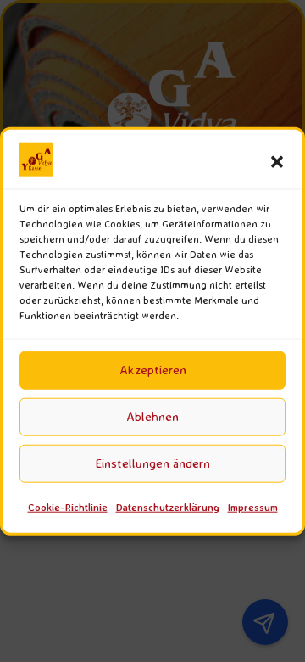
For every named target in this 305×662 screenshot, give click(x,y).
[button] (277, 162)
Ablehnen (152, 416)
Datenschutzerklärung (167, 507)
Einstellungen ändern (153, 463)
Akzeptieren (152, 370)
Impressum (253, 507)
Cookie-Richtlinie (68, 507)
